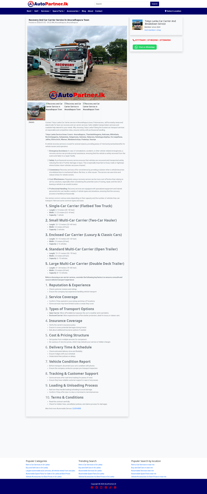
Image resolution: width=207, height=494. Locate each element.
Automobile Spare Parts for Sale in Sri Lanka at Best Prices (48, 474)
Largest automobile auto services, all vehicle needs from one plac (50, 471)
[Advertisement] (77, 434)
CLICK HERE (76, 408)
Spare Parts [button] (58, 11)
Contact (98, 11)
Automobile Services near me (142, 471)
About (90, 11)
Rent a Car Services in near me (142, 465)
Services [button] (45, 11)
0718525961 (152, 40)
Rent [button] (29, 11)
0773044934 (165, 40)
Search (155, 4)
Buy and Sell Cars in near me (142, 468)
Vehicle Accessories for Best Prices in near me (148, 477)
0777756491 (140, 40)
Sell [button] (36, 11)
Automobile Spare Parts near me (143, 474)
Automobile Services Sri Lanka (90, 471)
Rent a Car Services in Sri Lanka (38, 465)
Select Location (173, 11)
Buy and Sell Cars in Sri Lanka (37, 468)
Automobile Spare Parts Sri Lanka (91, 474)
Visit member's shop (152, 30)
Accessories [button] (72, 11)
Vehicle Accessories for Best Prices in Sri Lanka (43, 477)
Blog (84, 11)
